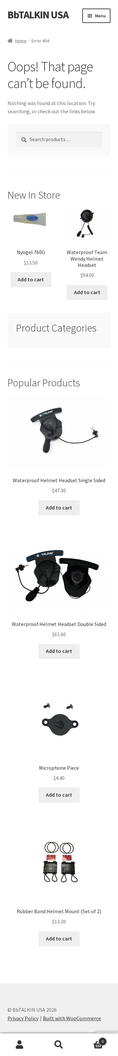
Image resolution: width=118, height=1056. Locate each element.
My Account (19, 1045)
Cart (91, 1039)
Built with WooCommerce (72, 1018)
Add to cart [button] (31, 279)
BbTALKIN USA (38, 14)
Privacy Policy (23, 1018)
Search (59, 1045)
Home (21, 41)
